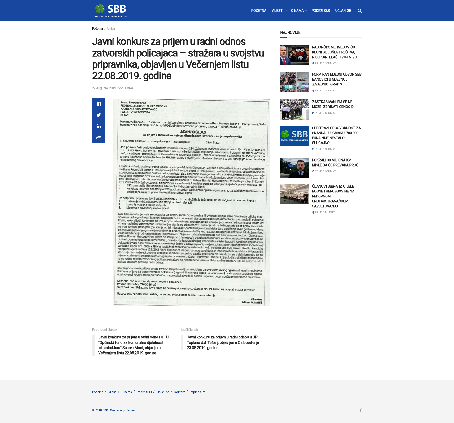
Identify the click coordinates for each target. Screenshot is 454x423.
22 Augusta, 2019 (104, 88)
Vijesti (112, 392)
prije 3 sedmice (325, 113)
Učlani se (163, 392)
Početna (97, 28)
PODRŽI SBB (321, 11)
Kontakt (179, 392)
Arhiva (111, 28)
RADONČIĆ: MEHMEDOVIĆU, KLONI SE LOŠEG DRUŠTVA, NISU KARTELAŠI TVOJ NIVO (334, 52)
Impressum (197, 392)
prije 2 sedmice (325, 63)
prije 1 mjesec (324, 212)
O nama (127, 392)
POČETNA (258, 11)
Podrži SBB (144, 392)
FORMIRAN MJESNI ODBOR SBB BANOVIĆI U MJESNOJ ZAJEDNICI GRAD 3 (337, 79)
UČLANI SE (343, 11)
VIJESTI (277, 11)
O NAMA (297, 11)
